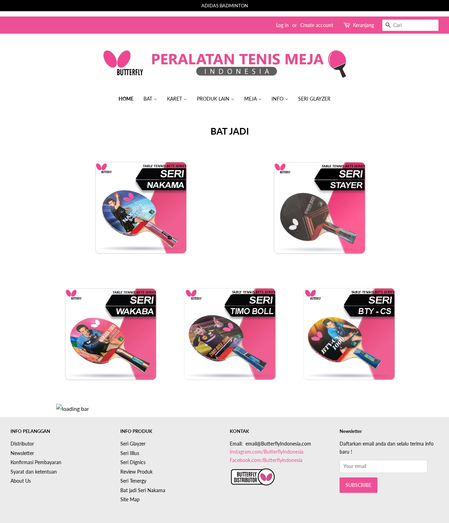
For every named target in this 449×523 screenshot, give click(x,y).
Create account (316, 25)
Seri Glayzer (314, 99)
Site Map (130, 499)
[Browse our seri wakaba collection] (110, 340)
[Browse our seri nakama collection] (140, 214)
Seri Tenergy (133, 481)
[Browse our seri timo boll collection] (229, 340)
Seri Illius (129, 453)
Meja (251, 99)
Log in (282, 25)
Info (278, 99)
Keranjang (363, 25)
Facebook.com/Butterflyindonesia (266, 460)
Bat (148, 99)
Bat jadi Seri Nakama (142, 490)
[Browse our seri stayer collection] (319, 214)
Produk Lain (214, 99)
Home (126, 99)
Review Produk (136, 472)
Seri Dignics (133, 462)
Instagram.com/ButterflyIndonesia (266, 452)
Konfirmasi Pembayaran (36, 462)
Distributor (22, 444)
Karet (175, 99)
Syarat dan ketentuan (34, 472)
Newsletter (22, 453)
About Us (21, 481)
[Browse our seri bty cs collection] (349, 340)
